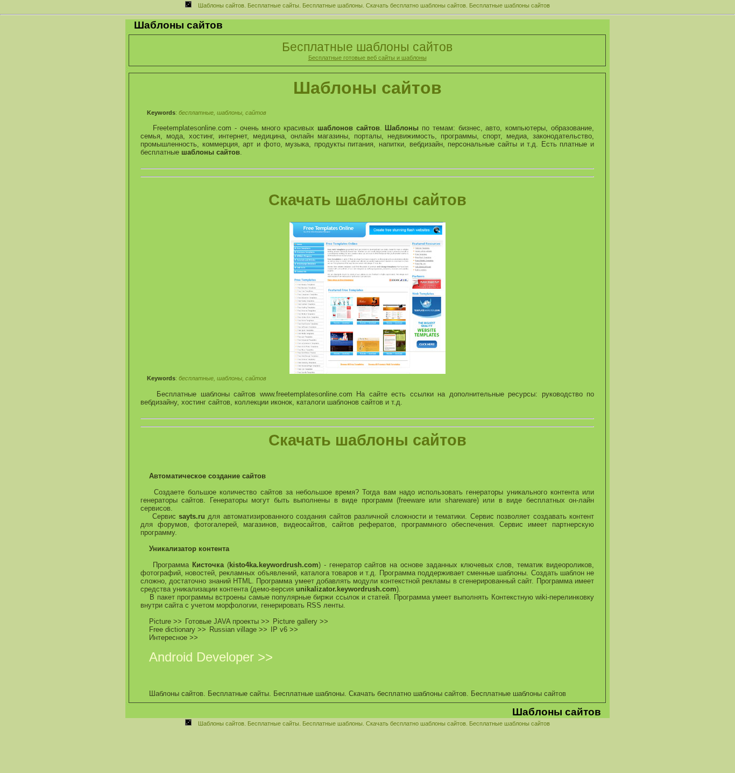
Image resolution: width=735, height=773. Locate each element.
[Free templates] (367, 371)
